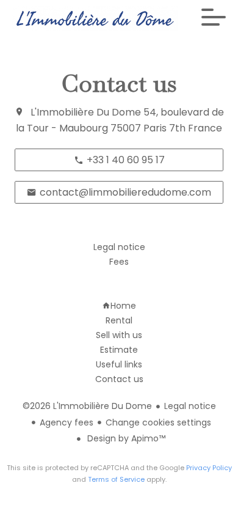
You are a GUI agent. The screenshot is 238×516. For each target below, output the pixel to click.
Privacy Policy (209, 468)
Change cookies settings (158, 422)
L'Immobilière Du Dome (86, 112)
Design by (125, 438)
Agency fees (66, 422)
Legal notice (190, 406)
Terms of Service (116, 479)
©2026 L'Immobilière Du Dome (87, 406)
